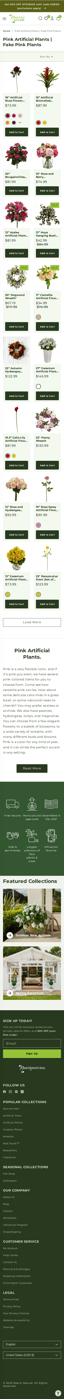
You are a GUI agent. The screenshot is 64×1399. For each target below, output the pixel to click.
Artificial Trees (12, 1115)
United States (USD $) (20, 1355)
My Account (10, 1248)
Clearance (9, 1157)
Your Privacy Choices (16, 1313)
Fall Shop (9, 1173)
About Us (9, 1197)
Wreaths (8, 1136)
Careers (8, 1211)
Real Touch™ (11, 1143)
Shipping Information (17, 1276)
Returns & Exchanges (16, 1269)
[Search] (40, 18)
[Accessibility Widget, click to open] (58, 1393)
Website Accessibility (16, 1320)
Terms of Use (11, 1299)
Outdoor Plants (12, 1129)
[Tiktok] (22, 1092)
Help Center (10, 1255)
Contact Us (10, 1262)
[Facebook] (5, 1092)
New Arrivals (11, 1108)
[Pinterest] (17, 1092)
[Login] (52, 18)
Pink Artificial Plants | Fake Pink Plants (38, 31)
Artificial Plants (13, 1122)
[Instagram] (11, 1092)
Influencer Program (15, 1224)
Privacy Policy (12, 1306)
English (10, 1344)
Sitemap (8, 1327)
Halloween (10, 1180)
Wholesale (9, 1217)
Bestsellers (10, 1150)
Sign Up (32, 1053)
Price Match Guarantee (17, 1283)
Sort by (45, 56)
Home (6, 31)
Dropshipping (12, 1231)
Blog (6, 1204)
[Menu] (4, 18)
